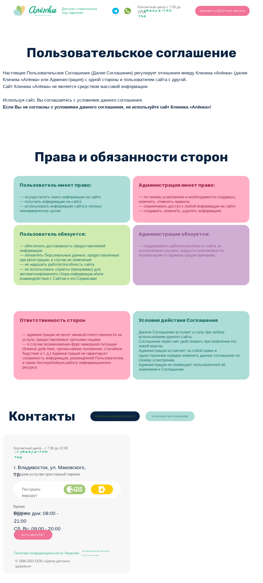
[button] (222, 11)
